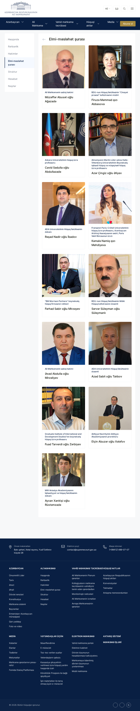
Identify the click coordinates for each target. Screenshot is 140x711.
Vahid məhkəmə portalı (83, 643)
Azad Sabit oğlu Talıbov (107, 376)
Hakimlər (13, 53)
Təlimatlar (108, 588)
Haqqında (13, 39)
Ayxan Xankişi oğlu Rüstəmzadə (57, 502)
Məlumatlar (14, 657)
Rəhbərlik (13, 46)
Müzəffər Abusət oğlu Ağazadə (59, 99)
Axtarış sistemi (112, 636)
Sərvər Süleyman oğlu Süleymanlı (106, 311)
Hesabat (12, 78)
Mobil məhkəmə (79, 671)
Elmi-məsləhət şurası (50, 589)
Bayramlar (14, 609)
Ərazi (11, 585)
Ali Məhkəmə (47, 568)
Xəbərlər (13, 643)
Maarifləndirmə (47, 643)
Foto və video (15, 626)
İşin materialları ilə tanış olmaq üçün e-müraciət (51, 682)
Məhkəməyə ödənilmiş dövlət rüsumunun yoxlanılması (82, 663)
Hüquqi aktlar (111, 568)
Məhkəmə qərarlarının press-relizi (23, 664)
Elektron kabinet (79, 648)
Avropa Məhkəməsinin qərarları (82, 605)
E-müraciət (45, 648)
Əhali (11, 589)
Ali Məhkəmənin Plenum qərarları (83, 577)
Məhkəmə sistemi (17, 604)
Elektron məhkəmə (83, 636)
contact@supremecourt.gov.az (81, 549)
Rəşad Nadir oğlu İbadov (61, 236)
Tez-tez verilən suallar (51, 652)
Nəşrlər (12, 86)
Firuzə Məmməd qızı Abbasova (104, 102)
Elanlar (12, 648)
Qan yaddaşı (15, 621)
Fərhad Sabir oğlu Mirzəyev (62, 308)
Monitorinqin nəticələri (82, 594)
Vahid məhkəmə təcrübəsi (87, 568)
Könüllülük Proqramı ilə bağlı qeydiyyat (53, 674)
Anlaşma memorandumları (115, 593)
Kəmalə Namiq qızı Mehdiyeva (103, 243)
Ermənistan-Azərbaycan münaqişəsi (20, 615)
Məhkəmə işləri (112, 642)
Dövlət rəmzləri (16, 594)
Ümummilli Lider (16, 575)
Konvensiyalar (110, 583)
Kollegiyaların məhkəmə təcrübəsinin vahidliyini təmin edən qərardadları (83, 586)
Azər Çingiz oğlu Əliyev (107, 173)
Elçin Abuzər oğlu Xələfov (108, 441)
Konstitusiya (15, 599)
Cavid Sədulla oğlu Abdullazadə (57, 169)
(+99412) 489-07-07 (119, 549)
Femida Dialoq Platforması (21, 670)
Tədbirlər (13, 652)
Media (12, 636)
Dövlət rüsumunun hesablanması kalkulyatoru (84, 654)
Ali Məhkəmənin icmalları (84, 598)
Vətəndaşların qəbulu (50, 657)
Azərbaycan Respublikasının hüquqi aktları (116, 577)
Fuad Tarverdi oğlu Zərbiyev (63, 444)
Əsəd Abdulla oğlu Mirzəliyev (57, 375)
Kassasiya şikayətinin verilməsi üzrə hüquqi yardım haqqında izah (54, 665)
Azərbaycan (16, 568)
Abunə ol (128, 23)
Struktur (12, 71)
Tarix (11, 580)
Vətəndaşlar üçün (51, 636)
